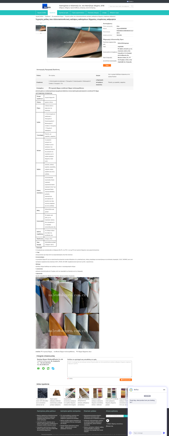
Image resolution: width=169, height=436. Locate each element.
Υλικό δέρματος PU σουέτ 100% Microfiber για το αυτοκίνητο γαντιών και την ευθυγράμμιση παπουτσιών (42, 403)
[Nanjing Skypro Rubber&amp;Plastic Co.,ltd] (46, 6)
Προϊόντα (52, 12)
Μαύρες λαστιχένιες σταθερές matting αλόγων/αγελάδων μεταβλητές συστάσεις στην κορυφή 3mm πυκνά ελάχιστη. (93, 429)
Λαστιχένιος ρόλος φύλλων (46, 411)
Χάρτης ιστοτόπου (117, 424)
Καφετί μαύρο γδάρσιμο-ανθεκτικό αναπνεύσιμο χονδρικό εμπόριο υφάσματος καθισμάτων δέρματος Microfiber (56, 403)
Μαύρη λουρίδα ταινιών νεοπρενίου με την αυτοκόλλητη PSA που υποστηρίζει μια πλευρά (71, 422)
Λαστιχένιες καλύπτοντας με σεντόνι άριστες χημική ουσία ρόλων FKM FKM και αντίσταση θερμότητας (47, 428)
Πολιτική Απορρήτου (46, 434)
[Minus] (164, 390)
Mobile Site (110, 426)
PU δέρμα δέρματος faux (83, 351)
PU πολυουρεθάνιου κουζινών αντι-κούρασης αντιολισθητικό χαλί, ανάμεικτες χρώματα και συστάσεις (70, 417)
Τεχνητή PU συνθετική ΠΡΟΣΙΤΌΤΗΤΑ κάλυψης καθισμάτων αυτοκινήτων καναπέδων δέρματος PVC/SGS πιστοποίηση (84, 403)
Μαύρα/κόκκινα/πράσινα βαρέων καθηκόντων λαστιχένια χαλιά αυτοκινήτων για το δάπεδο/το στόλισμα (94, 417)
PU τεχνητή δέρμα (46, 351)
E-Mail (109, 424)
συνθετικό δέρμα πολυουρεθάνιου (64, 351)
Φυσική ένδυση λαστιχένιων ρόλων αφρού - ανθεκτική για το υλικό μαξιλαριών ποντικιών (70, 427)
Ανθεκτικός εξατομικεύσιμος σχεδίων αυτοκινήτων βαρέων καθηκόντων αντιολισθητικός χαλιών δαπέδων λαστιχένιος (93, 423)
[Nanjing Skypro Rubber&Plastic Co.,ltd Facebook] (108, 421)
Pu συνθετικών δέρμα (57, 16)
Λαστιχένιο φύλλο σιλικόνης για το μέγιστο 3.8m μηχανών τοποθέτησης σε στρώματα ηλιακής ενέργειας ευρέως (47, 423)
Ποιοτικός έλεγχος (93, 12)
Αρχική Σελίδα (41, 12)
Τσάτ (107, 65)
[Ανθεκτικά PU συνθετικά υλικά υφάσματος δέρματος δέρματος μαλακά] (112, 393)
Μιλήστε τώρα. (114, 12)
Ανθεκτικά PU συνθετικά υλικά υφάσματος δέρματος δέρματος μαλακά (112, 402)
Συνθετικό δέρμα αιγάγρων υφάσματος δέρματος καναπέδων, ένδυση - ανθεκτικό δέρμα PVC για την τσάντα (97, 403)
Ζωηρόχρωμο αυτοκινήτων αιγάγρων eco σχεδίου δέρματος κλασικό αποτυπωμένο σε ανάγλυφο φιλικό (70, 402)
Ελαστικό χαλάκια (90, 411)
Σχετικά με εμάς (63, 12)
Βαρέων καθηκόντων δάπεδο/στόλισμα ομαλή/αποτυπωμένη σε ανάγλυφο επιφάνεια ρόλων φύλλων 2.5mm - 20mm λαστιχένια (47, 418)
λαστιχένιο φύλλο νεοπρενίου (70, 411)
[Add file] (130, 433)
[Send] (164, 433)
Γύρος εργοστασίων (78, 12)
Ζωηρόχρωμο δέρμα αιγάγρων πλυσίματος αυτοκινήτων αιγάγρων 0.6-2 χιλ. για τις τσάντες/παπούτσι (125, 402)
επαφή (104, 12)
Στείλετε (127, 416)
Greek (130, 1)
